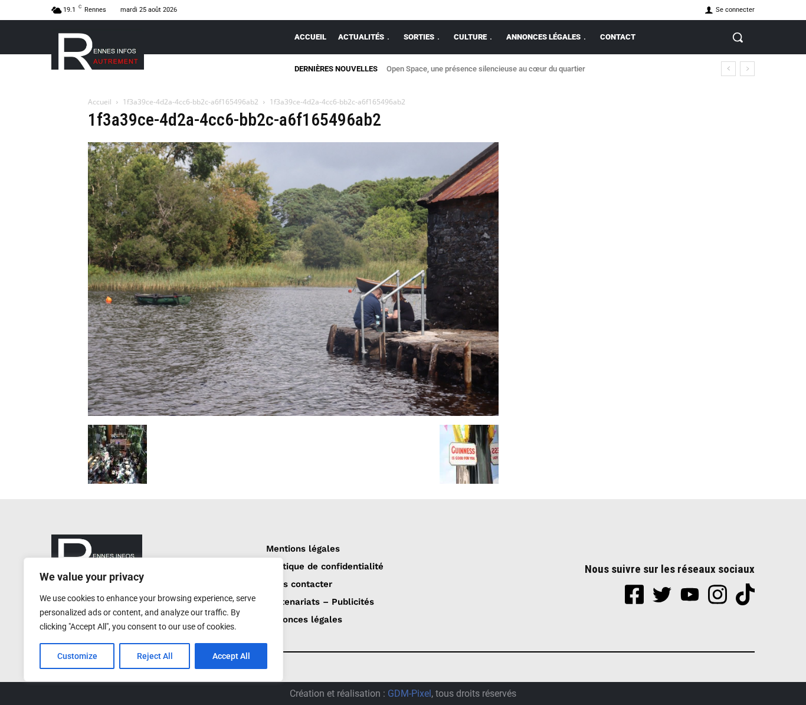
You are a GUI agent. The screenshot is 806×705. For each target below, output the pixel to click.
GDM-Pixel (409, 693)
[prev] (728, 68)
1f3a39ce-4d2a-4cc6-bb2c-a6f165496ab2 (190, 102)
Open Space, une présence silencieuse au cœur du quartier (485, 68)
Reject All (155, 656)
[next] (747, 68)
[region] (153, 619)
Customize (77, 656)
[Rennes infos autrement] (97, 49)
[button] (737, 37)
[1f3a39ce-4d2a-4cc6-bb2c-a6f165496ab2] (293, 412)
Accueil (100, 102)
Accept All (231, 656)
